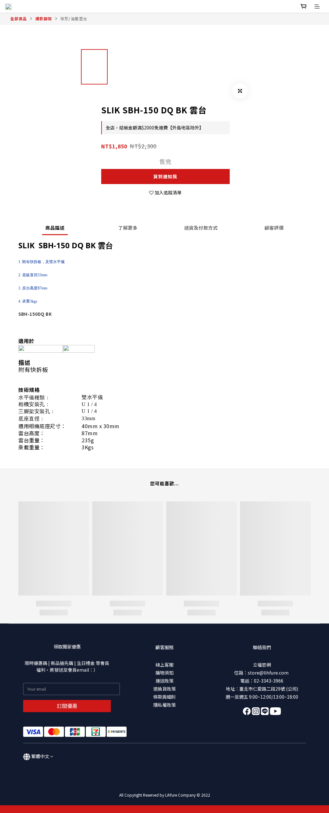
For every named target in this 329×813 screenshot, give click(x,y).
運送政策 (164, 680)
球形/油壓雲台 (73, 18)
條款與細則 (164, 697)
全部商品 (18, 18)
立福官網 (262, 664)
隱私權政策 (164, 705)
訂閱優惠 (67, 706)
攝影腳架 (43, 18)
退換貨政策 (164, 688)
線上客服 (164, 664)
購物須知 (164, 672)
